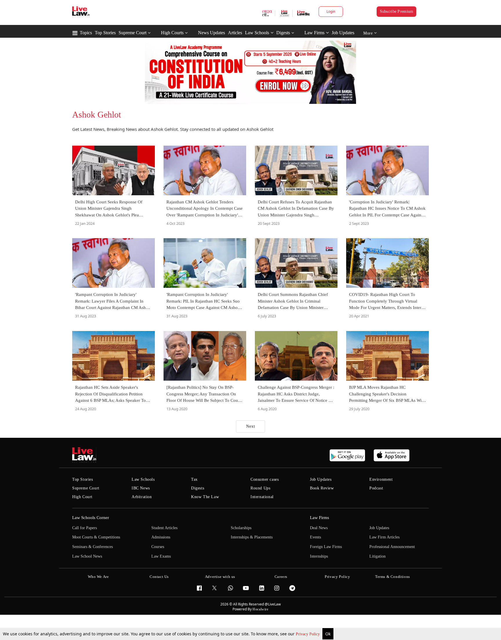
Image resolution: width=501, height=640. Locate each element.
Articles (235, 32)
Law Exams (161, 556)
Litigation (377, 556)
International (262, 497)
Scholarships (241, 528)
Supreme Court (132, 32)
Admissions (160, 537)
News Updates (211, 32)
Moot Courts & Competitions (96, 537)
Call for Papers (84, 528)
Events (315, 537)
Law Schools (257, 32)
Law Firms (314, 32)
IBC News (141, 488)
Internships (319, 556)
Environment (381, 479)
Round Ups (260, 488)
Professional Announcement (392, 547)
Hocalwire (260, 609)
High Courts (172, 32)
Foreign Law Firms (326, 547)
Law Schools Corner (90, 517)
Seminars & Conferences (92, 547)
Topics (86, 32)
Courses (157, 547)
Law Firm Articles (384, 537)
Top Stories (105, 32)
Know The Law (205, 497)
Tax (194, 479)
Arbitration (142, 497)
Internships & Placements (252, 537)
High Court (82, 497)
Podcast (376, 488)
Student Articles (164, 528)
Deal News (319, 528)
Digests (283, 32)
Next (250, 426)
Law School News (87, 556)
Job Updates (343, 32)
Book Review (322, 488)
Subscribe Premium (396, 11)
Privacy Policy (308, 634)
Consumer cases (265, 479)
